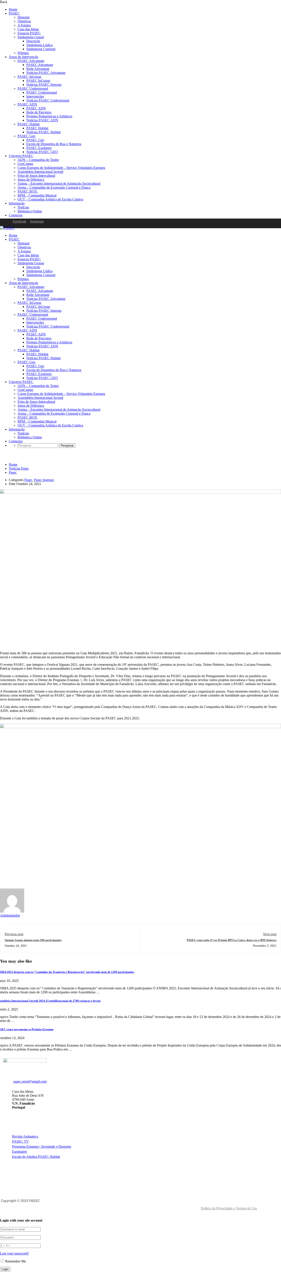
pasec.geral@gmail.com (30, 1081)
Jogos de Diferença (31, 179)
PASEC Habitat (29, 124)
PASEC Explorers (39, 148)
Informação (17, 203)
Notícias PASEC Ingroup (43, 84)
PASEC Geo (26, 136)
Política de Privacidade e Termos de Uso (229, 1208)
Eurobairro (19, 1151)
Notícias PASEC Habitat (43, 132)
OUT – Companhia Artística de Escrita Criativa (50, 199)
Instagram (37, 221)
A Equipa (24, 25)
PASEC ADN (27, 104)
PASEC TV (20, 1141)
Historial (23, 17)
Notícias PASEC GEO (42, 152)
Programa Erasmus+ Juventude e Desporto (41, 1146)
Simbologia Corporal (40, 49)
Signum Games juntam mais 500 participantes (33, 940)
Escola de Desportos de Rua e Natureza (53, 144)
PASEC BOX (28, 191)
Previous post (14, 934)
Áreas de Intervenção (23, 57)
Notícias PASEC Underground (47, 100)
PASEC (14, 13)
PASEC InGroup (29, 76)
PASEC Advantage (31, 61)
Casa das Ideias (28, 29)
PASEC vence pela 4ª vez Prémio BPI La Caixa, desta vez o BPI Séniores (231, 940)
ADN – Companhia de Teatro (38, 160)
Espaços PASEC (29, 33)
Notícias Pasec (19, 468)
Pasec (13, 472)
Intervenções (35, 96)
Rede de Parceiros (38, 112)
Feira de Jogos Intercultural (36, 175)
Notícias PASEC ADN (42, 120)
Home (13, 9)
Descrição (33, 41)
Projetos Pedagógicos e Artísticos (49, 116)
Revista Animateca (25, 1136)
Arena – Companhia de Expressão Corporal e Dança (54, 187)
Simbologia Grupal (31, 37)
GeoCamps (25, 164)
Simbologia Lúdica (39, 45)
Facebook (19, 221)
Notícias (23, 207)
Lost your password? (14, 1253)
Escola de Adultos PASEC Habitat (36, 1156)
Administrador (10, 915)
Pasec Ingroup (44, 480)
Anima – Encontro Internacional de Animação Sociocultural (59, 183)
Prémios (23, 53)
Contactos (16, 215)
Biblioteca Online (30, 211)
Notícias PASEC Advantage (45, 73)
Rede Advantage (37, 69)
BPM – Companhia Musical (37, 195)
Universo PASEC (21, 156)
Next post (269, 934)
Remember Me (15, 1261)
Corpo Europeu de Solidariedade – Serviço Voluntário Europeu (61, 168)
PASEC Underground (33, 88)
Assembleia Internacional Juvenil (40, 171)
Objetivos (24, 21)
